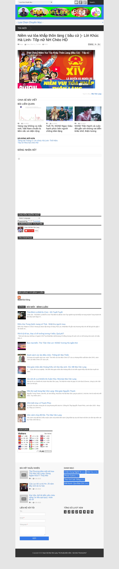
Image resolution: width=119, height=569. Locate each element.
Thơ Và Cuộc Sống (72, 480)
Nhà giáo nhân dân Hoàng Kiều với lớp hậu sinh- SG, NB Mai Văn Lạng (56, 367)
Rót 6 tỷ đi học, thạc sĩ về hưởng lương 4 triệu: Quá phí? (41, 334)
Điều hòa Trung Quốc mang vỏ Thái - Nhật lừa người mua (41, 324)
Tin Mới (22, 28)
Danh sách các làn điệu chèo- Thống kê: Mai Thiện (48, 355)
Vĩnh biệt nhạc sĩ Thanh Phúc (39, 403)
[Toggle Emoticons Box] (19, 159)
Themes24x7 (82, 553)
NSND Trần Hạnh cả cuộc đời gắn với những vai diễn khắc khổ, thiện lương (88, 128)
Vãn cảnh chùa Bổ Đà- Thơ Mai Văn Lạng (44, 415)
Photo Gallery (70, 476)
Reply (21, 44)
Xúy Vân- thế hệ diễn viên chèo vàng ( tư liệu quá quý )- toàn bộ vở (42, 497)
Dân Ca (32, 44)
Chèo (28, 44)
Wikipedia (85, 2)
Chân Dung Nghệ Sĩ (72, 472)
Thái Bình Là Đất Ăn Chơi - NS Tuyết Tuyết (45, 312)
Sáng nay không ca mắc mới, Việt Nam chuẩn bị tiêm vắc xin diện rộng (30, 128)
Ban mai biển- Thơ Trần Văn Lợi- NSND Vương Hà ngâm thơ (52, 343)
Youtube (76, 2)
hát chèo (75, 553)
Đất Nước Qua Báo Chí (74, 483)
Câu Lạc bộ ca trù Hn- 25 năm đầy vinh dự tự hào (41, 485)
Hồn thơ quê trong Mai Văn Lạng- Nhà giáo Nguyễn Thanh (51, 391)
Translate (36, 221)
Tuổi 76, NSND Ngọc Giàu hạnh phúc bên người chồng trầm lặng (59, 128)
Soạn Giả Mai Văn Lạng (50, 553)
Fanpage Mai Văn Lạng (81, 2)
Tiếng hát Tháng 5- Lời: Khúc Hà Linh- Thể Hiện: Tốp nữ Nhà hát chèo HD (38, 142)
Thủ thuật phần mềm (64, 553)
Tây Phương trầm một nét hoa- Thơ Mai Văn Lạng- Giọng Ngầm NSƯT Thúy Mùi (41, 473)
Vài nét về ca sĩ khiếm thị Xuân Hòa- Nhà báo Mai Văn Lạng (51, 379)
